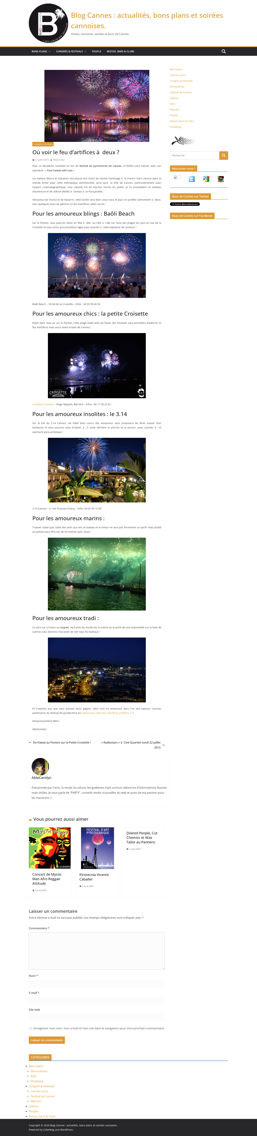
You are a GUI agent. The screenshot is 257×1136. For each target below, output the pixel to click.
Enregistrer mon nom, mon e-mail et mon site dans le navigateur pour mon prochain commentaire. (99, 1028)
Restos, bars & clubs (120, 51)
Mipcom (174, 109)
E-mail (34, 993)
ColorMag (48, 1129)
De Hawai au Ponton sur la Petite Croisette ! (62, 742)
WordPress (66, 1129)
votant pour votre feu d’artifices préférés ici (107, 713)
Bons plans (39, 51)
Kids (172, 103)
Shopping (175, 126)
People (96, 51)
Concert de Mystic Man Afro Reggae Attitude (47, 879)
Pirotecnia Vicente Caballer (94, 877)
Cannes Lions (177, 75)
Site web (34, 1010)
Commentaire (39, 928)
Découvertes (177, 86)
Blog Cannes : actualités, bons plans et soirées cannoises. (83, 1125)
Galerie (174, 98)
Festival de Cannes (181, 92)
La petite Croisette (43, 404)
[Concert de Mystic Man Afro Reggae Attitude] (50, 830)
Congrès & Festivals (69, 51)
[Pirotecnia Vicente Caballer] (97, 830)
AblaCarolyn (59, 159)
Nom (33, 976)
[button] (49, 51)
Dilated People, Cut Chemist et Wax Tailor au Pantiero (142, 837)
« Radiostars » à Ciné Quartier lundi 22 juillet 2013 (130, 745)
